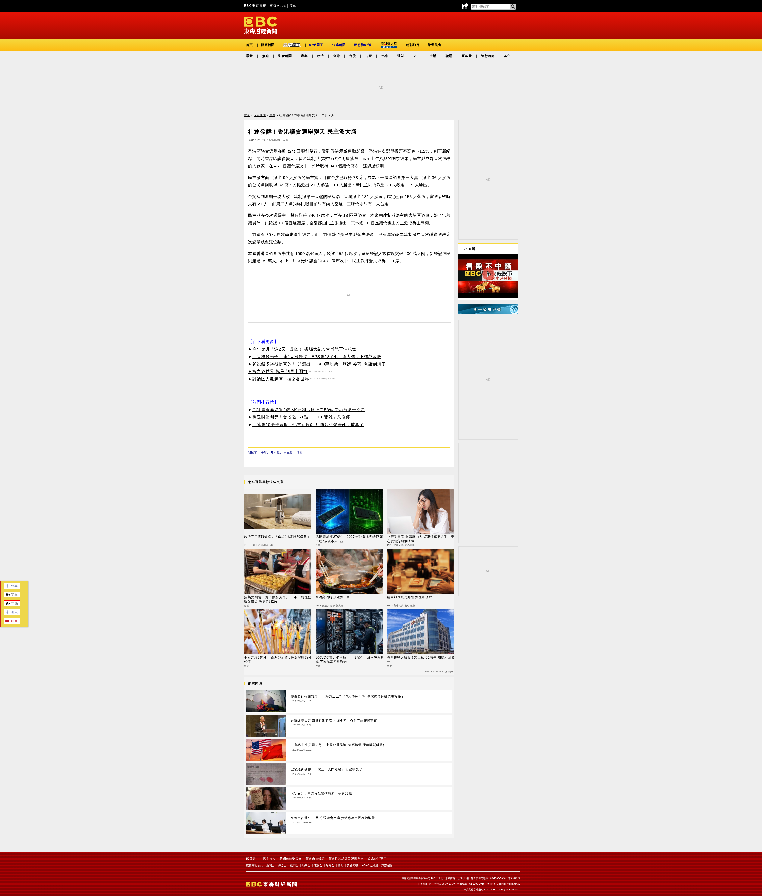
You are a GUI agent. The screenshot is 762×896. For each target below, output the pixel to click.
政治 (320, 56)
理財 (400, 56)
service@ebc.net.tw (509, 884)
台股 (352, 56)
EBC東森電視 (255, 5)
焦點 (265, 56)
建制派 (275, 452)
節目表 (251, 858)
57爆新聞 (339, 45)
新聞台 (270, 865)
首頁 (249, 45)
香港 (264, 452)
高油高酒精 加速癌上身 (333, 597)
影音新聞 (285, 56)
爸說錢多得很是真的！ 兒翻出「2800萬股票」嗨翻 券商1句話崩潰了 (319, 364)
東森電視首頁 (254, 865)
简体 (293, 5)
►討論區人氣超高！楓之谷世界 (278, 379)
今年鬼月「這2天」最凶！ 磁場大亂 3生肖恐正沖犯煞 (304, 349)
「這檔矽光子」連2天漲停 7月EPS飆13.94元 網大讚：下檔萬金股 (316, 356)
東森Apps (278, 5)
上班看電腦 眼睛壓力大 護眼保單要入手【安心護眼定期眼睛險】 (420, 539)
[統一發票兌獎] (488, 313)
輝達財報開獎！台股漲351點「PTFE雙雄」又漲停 (301, 417)
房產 (368, 56)
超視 (340, 865)
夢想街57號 (362, 45)
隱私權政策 (514, 878)
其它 (507, 56)
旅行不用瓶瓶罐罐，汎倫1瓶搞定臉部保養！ (277, 536)
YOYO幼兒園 (370, 865)
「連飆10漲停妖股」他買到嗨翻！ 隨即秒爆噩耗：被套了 (308, 424)
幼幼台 (306, 865)
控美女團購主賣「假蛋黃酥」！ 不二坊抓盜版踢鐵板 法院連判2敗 (277, 599)
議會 (300, 452)
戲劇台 (294, 865)
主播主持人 (267, 858)
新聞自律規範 (315, 858)
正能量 (467, 56)
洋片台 (330, 865)
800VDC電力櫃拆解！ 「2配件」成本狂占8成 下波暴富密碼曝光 (349, 659)
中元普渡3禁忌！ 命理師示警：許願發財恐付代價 (277, 659)
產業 (304, 56)
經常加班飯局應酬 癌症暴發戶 (409, 597)
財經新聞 (268, 45)
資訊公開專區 (377, 858)
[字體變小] (12, 605)
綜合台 (282, 865)
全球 (336, 56)
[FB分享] (12, 587)
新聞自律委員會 (290, 858)
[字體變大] (12, 596)
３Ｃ (417, 56)
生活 (433, 56)
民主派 (288, 452)
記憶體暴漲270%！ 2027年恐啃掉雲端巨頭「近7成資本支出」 (349, 539)
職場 (449, 56)
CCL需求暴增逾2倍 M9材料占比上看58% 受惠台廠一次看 (308, 409)
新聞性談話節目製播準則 (346, 858)
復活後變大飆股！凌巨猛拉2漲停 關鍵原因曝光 (420, 659)
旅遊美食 (434, 45)
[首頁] (260, 25)
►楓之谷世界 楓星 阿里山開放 (278, 371)
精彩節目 (412, 45)
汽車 (384, 56)
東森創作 (387, 865)
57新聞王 (316, 45)
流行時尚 (488, 56)
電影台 (318, 865)
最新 (249, 56)
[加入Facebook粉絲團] (12, 614)
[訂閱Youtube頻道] (12, 622)
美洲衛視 (352, 865)
